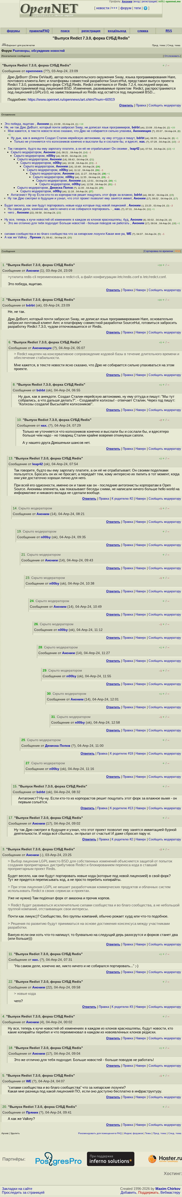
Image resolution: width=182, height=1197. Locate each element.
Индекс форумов (133, 1133)
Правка (141, 105)
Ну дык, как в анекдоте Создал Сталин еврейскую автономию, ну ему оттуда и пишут (73, 138)
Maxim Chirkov (167, 1189)
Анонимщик (142, 131)
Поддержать (148, 1192)
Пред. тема (159, 1133)
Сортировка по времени (158, 251)
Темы (148, 1133)
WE (129, 234)
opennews (34, 71)
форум (125, 8)
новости (102, 8)
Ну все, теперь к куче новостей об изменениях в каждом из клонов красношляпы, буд (66, 219)
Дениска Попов (61, 187)
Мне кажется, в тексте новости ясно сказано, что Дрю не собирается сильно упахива (69, 131)
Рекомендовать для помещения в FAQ (100, 1133)
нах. (142, 141)
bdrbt (136, 127)
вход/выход (117, 31)
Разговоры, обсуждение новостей (39, 50)
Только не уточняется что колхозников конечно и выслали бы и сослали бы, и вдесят (75, 141)
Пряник (35, 237)
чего (11, 212)
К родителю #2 (122, 498)
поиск (65, 31)
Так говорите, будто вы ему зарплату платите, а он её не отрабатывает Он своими (68, 148)
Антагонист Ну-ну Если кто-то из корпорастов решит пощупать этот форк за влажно (71, 195)
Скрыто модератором (26, 152)
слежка (142, 31)
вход (137, 1)
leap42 (134, 148)
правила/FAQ (39, 31)
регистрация (149, 1)
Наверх (141, 290)
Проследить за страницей (23, 1192)
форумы (13, 31)
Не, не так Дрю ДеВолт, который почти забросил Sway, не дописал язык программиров (67, 127)
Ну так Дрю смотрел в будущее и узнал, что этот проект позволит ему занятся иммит (70, 198)
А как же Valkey (16, 237)
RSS (169, 31)
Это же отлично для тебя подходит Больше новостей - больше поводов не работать (69, 223)
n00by (50, 155)
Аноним (43, 124)
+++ (114, 8)
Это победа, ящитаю (20, 124)
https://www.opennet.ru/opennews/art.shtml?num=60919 (71, 99)
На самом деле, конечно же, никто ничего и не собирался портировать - (60, 209)
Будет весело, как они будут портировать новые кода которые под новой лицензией (66, 205)
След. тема (174, 1133)
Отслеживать (172, 56)
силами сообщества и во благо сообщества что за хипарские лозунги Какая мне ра (65, 234)
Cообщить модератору (165, 105)
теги (137, 8)
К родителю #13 (121, 808)
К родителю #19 (121, 753)
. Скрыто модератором (32, 508)
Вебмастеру (170, 1192)
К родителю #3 (122, 1007)
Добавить (128, 1192)
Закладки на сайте (17, 1189)
